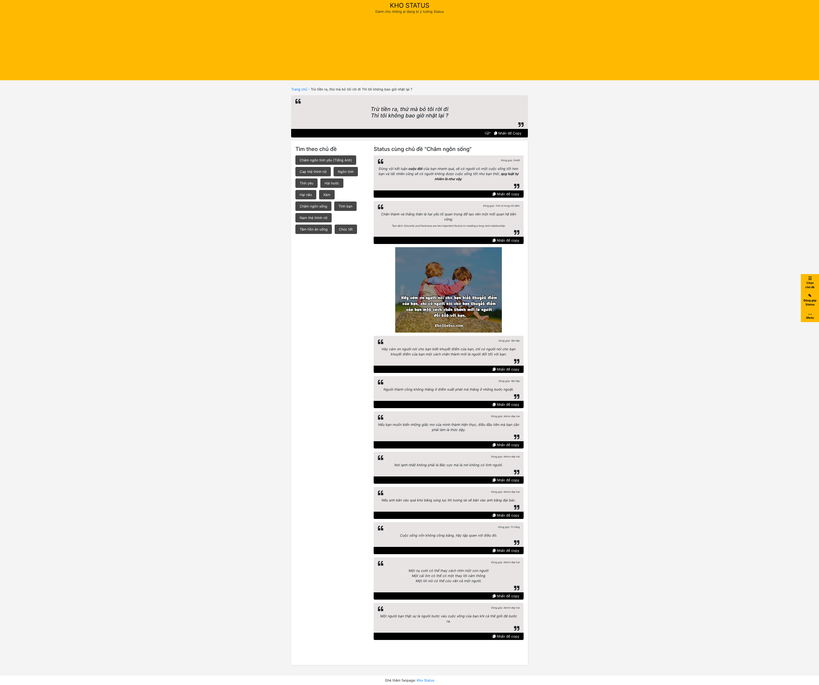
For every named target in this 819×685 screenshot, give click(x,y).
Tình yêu (306, 183)
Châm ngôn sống (313, 206)
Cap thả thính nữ (313, 171)
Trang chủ (299, 89)
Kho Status (409, 5)
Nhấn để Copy (509, 133)
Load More (449, 649)
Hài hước (332, 183)
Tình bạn (345, 206)
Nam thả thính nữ (313, 218)
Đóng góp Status (810, 299)
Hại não (306, 195)
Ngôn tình (346, 171)
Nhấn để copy (507, 194)
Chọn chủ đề (810, 282)
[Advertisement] (409, 46)
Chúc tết (346, 229)
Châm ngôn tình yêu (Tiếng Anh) (326, 160)
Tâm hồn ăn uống (314, 229)
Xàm (326, 195)
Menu (810, 315)
